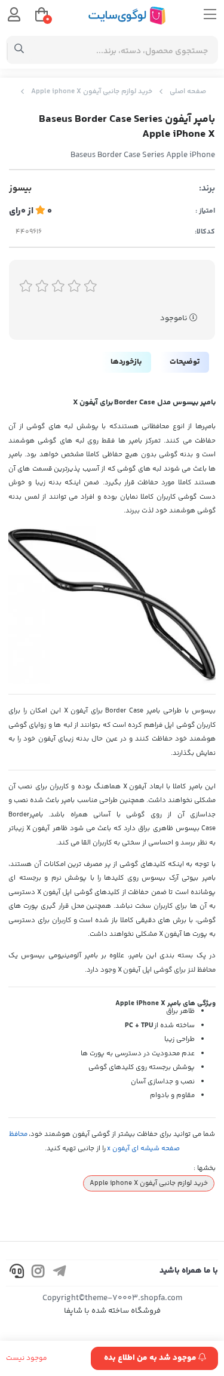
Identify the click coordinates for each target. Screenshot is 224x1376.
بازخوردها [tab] (126, 362)
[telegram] (60, 1273)
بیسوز (20, 188)
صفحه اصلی (188, 91)
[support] (17, 1273)
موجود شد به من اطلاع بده (151, 1358)
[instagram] (38, 1273)
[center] (19, 50)
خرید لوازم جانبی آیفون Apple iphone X (91, 91)
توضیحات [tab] (185, 362)
